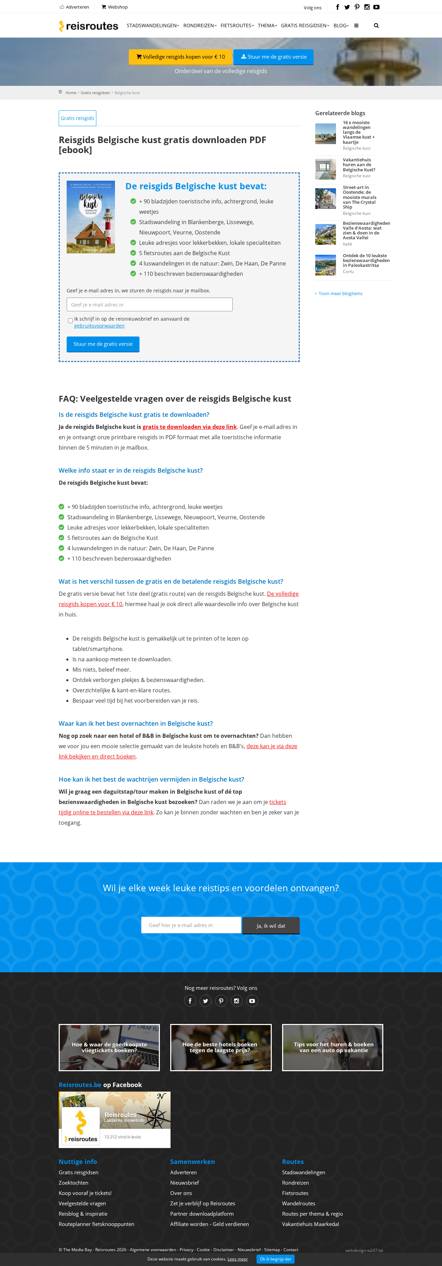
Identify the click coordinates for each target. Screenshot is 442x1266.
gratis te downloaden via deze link (190, 427)
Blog (340, 25)
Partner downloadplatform (202, 1213)
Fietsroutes (236, 25)
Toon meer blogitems (341, 293)
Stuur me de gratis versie (277, 56)
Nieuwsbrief (184, 1182)
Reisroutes (88, 26)
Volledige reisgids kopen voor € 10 (184, 56)
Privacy (186, 1250)
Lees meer (238, 1259)
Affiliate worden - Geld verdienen (209, 1223)
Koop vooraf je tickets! (85, 1192)
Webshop (117, 7)
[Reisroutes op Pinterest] (357, 7)
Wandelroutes (298, 1203)
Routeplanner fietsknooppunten (96, 1223)
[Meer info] (356, 28)
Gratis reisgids (77, 118)
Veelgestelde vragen (82, 1203)
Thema (266, 25)
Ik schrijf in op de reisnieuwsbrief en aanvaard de (132, 322)
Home (71, 92)
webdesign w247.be (364, 1250)
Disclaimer (223, 1250)
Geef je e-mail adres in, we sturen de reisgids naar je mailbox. (138, 290)
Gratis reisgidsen (304, 25)
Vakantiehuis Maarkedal (310, 1223)
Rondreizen (198, 25)
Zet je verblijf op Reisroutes (202, 1203)
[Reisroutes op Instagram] (367, 7)
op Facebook (100, 1085)
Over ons (181, 1192)
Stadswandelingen (152, 25)
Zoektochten (73, 1182)
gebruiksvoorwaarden (99, 325)
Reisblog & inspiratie (83, 1213)
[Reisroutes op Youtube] (376, 7)
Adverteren (77, 7)
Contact (291, 1250)
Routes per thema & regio (312, 1213)
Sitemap (272, 1250)
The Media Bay (77, 1250)
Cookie (203, 1250)
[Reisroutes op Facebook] (337, 7)
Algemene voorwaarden (153, 1250)
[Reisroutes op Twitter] (347, 7)
